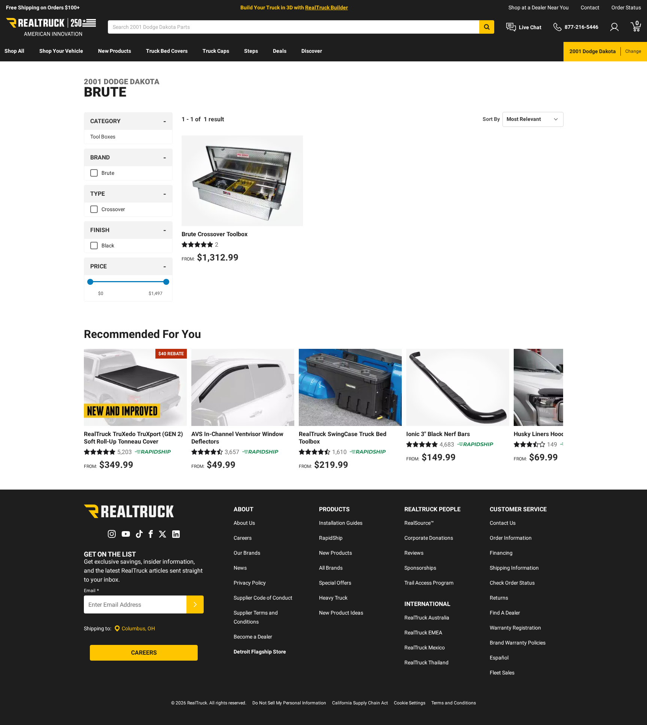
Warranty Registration (515, 628)
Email (91, 590)
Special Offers (335, 583)
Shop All (14, 51)
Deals (279, 51)
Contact (590, 7)
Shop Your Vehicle (61, 51)
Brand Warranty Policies (518, 643)
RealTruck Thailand (426, 662)
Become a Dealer (253, 637)
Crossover (113, 209)
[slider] (90, 282)
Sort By (491, 119)
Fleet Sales (502, 673)
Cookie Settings (409, 703)
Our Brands (247, 553)
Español (499, 658)
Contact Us (503, 523)
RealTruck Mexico (424, 648)
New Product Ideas (341, 613)
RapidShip (331, 538)
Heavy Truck (333, 598)
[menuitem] (14, 51)
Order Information (511, 538)
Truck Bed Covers (167, 51)
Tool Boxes (102, 137)
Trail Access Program (428, 583)
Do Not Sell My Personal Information (289, 703)
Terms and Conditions (453, 703)
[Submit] (195, 604)
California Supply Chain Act (360, 703)
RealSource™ (419, 523)
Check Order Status (512, 583)
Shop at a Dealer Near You (538, 7)
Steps (251, 51)
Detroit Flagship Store (260, 652)
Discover (311, 51)
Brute (107, 173)
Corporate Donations (428, 538)
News (240, 568)
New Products (114, 51)
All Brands (331, 568)
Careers (243, 538)
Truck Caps (216, 51)
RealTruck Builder (326, 7)
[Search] (486, 27)
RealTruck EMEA (423, 633)
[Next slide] (555, 410)
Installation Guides (340, 523)
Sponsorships (420, 568)
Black (107, 246)
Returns (499, 598)
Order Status (626, 7)
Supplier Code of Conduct (263, 598)
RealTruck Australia (426, 618)
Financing (501, 553)
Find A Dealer (505, 613)
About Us (244, 523)
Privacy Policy (250, 583)
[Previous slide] (91, 410)
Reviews (413, 553)
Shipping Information (514, 568)
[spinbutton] (101, 293)
